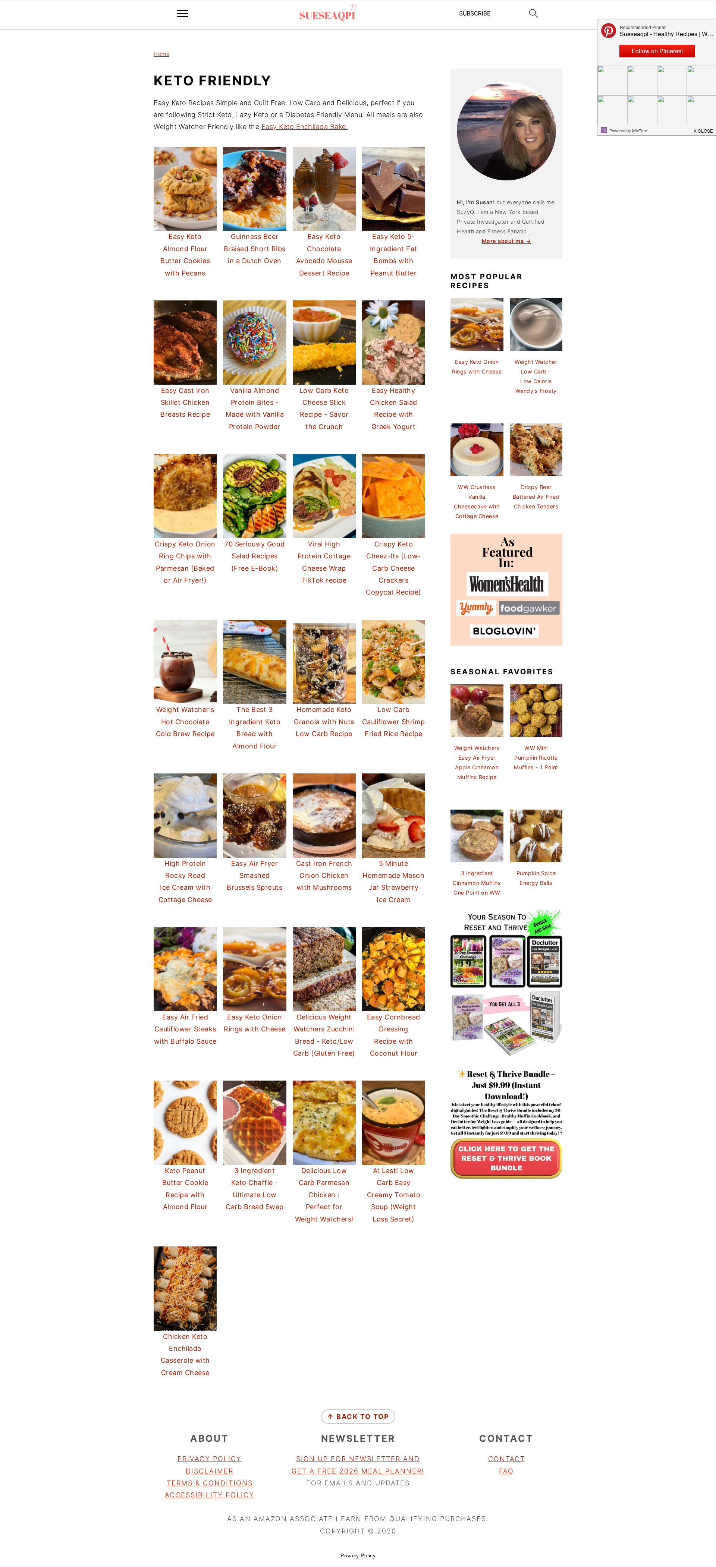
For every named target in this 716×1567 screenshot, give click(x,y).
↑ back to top (358, 1417)
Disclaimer (209, 1471)
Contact (506, 1459)
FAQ (506, 1471)
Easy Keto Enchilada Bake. (304, 126)
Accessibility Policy (209, 1495)
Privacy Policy (210, 1459)
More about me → (506, 241)
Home (161, 54)
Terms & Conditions (210, 1483)
